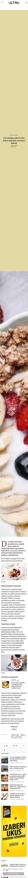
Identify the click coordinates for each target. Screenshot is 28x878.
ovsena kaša (13, 551)
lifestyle (22, 734)
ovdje (6, 870)
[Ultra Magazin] (14, 3)
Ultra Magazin (14, 145)
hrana (17, 734)
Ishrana (16, 135)
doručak (13, 734)
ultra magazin (18, 736)
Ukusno (12, 135)
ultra (12, 736)
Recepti (13, 680)
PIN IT (14, 572)
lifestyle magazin (15, 735)
